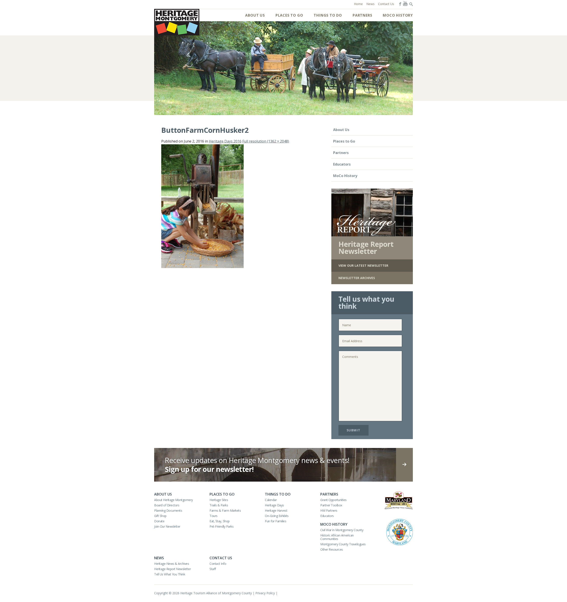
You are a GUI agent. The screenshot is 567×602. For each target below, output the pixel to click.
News (159, 558)
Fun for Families (275, 521)
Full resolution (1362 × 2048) (265, 141)
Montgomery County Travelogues (343, 544)
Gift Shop (160, 516)
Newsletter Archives (356, 278)
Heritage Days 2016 (225, 141)
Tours (213, 516)
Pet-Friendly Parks (221, 526)
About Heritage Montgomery (173, 500)
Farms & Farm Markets (225, 510)
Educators (342, 164)
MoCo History (398, 15)
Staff (213, 569)
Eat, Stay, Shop (220, 521)
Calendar (271, 500)
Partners (362, 15)
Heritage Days (274, 505)
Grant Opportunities (333, 500)
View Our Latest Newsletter (363, 265)
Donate (159, 521)
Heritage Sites (219, 500)
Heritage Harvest (276, 510)
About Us (255, 15)
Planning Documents (168, 510)
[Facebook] (400, 3)
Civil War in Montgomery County (341, 530)
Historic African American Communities (337, 537)
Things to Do (328, 15)
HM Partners (328, 510)
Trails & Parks (219, 505)
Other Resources (331, 549)
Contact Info (218, 563)
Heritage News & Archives (171, 563)
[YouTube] (405, 3)
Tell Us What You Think (169, 574)
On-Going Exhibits (277, 516)
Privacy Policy (265, 593)
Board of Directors (166, 505)
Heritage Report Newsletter (172, 569)
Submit (354, 430)
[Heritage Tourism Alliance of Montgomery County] (176, 22)
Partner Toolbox (331, 505)
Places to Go (289, 15)
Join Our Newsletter (167, 526)
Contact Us (221, 558)
